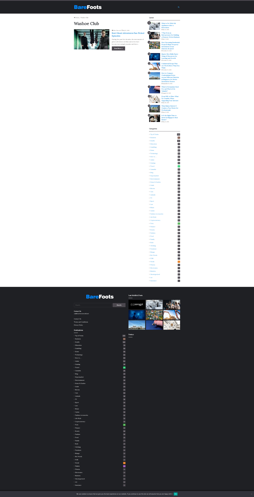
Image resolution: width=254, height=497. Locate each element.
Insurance (153, 281)
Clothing (153, 246)
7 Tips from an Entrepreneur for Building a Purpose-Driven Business (171, 35)
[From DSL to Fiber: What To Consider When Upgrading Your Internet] (154, 99)
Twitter (131, 334)
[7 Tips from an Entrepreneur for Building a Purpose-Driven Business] (154, 35)
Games (77, 466)
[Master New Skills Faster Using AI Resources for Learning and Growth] (154, 57)
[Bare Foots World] (88, 7)
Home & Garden (155, 182)
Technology (154, 153)
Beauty (152, 230)
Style (151, 242)
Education (153, 144)
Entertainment (155, 179)
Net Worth (153, 255)
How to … (153, 157)
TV (151, 198)
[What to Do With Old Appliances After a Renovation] (154, 26)
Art (151, 277)
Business (153, 137)
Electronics (154, 268)
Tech (151, 223)
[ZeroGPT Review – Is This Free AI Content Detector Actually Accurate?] (136, 304)
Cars (151, 192)
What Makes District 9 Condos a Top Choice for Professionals (170, 108)
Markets (153, 271)
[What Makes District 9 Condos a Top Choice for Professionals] (154, 108)
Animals (152, 195)
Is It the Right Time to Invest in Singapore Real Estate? (170, 118)
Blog (151, 172)
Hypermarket (154, 176)
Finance (152, 227)
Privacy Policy (78, 325)
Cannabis (153, 169)
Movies (152, 188)
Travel (152, 166)
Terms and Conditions (81, 322)
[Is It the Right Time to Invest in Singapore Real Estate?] (154, 118)
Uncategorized (155, 274)
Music (152, 207)
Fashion (152, 233)
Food (152, 236)
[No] (252, 494)
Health (152, 141)
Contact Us (77, 319)
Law (151, 204)
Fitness (152, 265)
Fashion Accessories (156, 214)
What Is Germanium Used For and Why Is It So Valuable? (170, 89)
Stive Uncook (117, 30)
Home (77, 17)
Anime (152, 160)
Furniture (153, 249)
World (152, 262)
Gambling (153, 147)
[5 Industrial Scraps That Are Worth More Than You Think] (154, 66)
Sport (152, 201)
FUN (151, 258)
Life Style (153, 217)
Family (152, 239)
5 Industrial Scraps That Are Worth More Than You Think (170, 66)
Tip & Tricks (154, 134)
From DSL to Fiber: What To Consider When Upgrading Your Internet (170, 98)
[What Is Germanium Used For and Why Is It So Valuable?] (154, 89)
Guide (152, 185)
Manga (152, 252)
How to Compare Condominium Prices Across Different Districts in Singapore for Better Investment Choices (170, 77)
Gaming (152, 163)
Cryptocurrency (155, 220)
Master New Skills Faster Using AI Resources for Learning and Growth (170, 56)
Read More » (118, 48)
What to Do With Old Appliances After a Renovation (169, 25)
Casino (152, 211)
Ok (176, 494)
